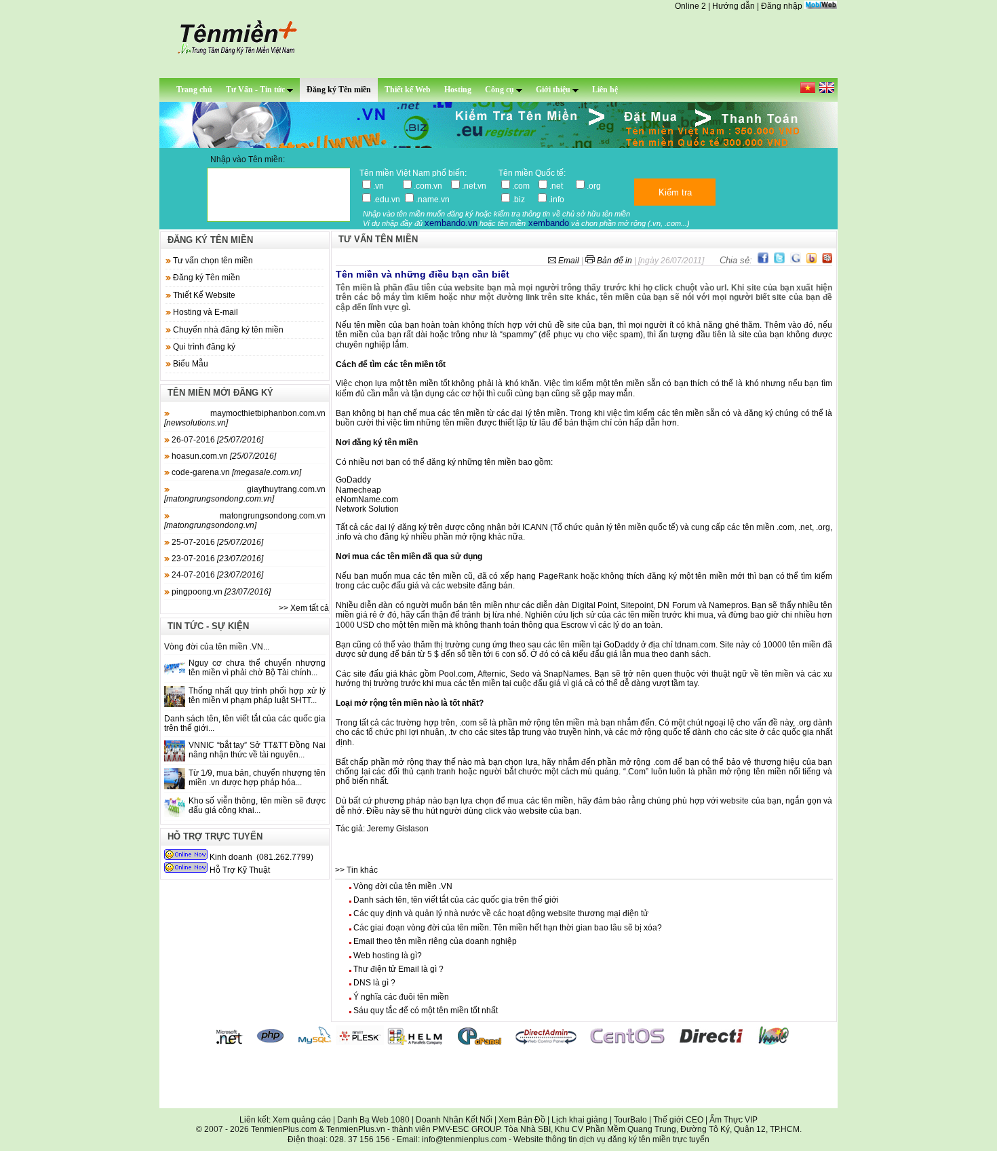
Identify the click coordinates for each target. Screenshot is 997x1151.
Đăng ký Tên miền (339, 89)
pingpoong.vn (220, 592)
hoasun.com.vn (223, 456)
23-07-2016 (216, 558)
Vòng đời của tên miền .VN (402, 886)
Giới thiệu (554, 89)
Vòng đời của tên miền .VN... (216, 647)
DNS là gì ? (374, 982)
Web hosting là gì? (387, 955)
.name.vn (433, 199)
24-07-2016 (216, 575)
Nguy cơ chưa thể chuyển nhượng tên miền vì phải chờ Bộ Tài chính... (257, 667)
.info (556, 199)
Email (568, 260)
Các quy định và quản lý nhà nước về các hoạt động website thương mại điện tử (500, 913)
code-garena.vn (235, 472)
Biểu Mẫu (190, 364)
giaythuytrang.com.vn (245, 494)
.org (594, 186)
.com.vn (430, 186)
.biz (522, 199)
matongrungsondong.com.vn (245, 520)
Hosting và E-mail (205, 312)
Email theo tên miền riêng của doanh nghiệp (435, 941)
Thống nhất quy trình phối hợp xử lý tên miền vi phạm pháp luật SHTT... (257, 695)
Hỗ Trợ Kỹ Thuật (240, 870)
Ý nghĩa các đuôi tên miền (401, 997)
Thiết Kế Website (204, 295)
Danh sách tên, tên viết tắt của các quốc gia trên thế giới (456, 900)
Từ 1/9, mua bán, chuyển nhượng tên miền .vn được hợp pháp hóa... (257, 777)
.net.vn (474, 186)
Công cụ (500, 89)
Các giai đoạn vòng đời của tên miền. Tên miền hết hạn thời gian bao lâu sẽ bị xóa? (507, 927)
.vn (385, 186)
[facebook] (763, 260)
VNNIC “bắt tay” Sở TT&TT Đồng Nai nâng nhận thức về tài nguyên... (257, 749)
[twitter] (779, 260)
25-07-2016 (216, 542)
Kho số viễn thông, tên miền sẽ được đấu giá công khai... (257, 805)
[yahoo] (811, 260)
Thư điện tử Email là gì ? (398, 969)
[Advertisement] (498, 1077)
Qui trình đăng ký (204, 347)
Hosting (457, 89)
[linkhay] (827, 260)
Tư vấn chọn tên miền (213, 260)
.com (523, 186)
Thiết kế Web (408, 89)
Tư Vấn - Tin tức (256, 89)
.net (560, 186)
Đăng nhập (781, 6)
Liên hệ (605, 89)
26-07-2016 (216, 440)
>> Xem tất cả (304, 608)
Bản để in (614, 260)
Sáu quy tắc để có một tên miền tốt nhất (425, 1010)
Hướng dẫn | (736, 6)
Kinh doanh (231, 857)
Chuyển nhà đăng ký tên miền (228, 330)
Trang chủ (194, 89)
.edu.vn (386, 199)
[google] (795, 260)
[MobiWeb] (820, 6)
